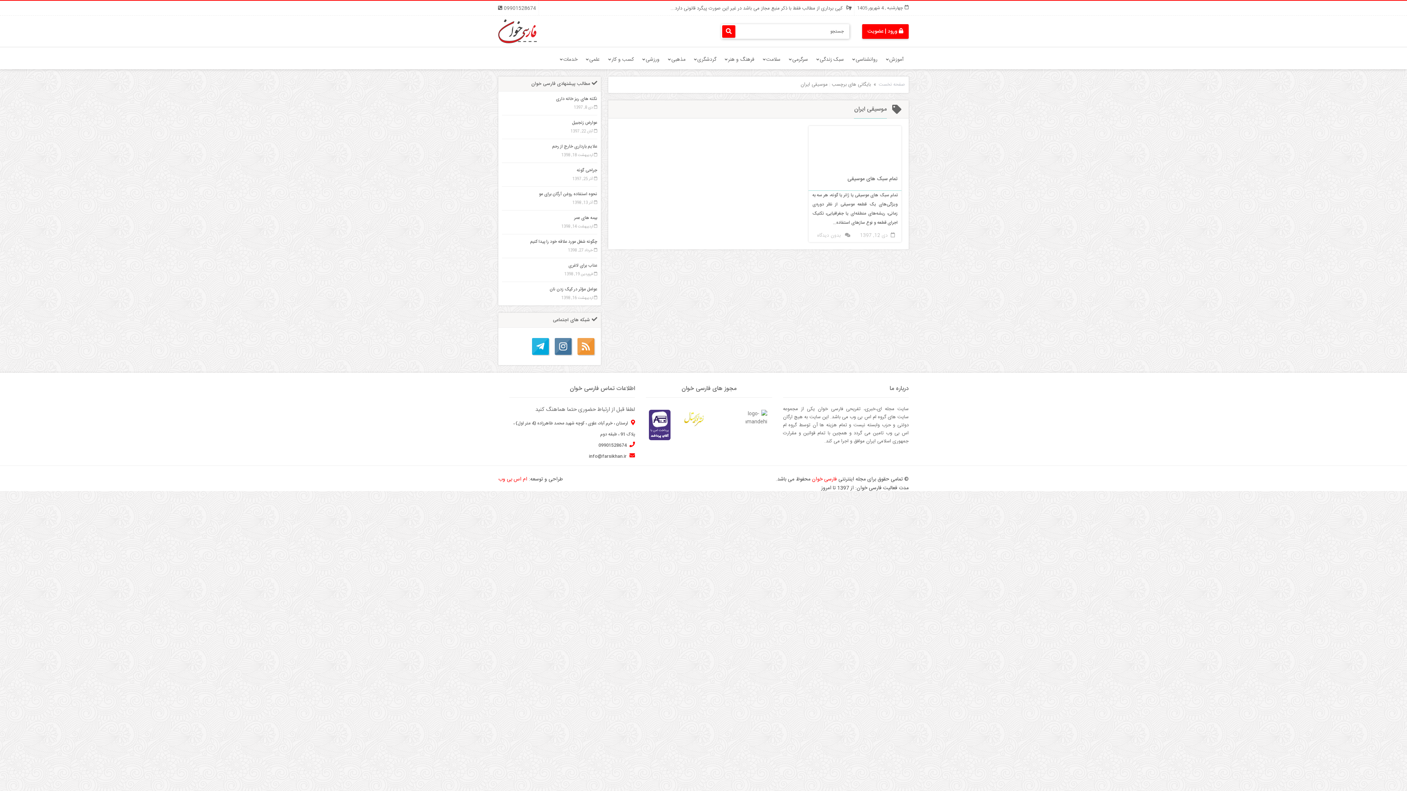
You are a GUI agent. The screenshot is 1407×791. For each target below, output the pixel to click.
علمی (594, 59)
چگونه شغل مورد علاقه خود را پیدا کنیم (563, 241)
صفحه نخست (892, 85)
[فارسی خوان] (517, 31)
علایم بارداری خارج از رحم (574, 146)
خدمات (570, 59)
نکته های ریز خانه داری (576, 99)
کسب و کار (623, 59)
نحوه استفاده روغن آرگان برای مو (568, 194)
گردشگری (706, 59)
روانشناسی (867, 59)
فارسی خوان (824, 479)
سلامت (773, 59)
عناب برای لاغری (582, 265)
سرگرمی (800, 59)
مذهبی (678, 59)
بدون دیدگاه (829, 235)
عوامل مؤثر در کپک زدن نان (573, 289)
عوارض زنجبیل (584, 122)
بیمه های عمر (585, 218)
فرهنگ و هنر (741, 59)
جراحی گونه (587, 170)
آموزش (896, 59)
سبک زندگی (832, 59)
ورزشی (653, 59)
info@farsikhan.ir (608, 456)
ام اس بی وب (512, 479)
